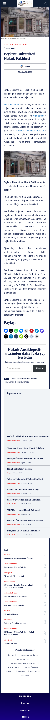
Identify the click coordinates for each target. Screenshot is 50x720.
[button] (5, 3)
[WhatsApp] (4, 79)
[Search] (45, 3)
